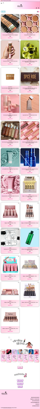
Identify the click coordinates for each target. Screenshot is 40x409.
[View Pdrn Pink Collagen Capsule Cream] (3, 351)
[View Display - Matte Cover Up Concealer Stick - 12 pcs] (29, 291)
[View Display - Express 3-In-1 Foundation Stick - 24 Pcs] (10, 317)
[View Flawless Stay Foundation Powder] (29, 23)
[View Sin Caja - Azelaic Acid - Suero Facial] (8, 351)
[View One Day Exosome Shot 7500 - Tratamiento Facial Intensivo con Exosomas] (29, 157)
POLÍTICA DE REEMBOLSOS (35, 402)
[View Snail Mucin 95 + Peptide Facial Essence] (10, 237)
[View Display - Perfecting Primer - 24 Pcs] (10, 264)
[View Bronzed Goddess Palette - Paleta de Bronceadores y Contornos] (10, 76)
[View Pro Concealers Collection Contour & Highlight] (10, 23)
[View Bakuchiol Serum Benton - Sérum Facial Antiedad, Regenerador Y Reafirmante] (14, 351)
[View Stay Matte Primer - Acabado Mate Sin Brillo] (29, 103)
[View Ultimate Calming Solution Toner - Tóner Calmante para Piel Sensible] (29, 237)
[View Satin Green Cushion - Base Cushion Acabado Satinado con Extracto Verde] (29, 49)
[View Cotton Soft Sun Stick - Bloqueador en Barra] (20, 351)
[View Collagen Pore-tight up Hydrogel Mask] (36, 351)
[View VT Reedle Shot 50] (25, 351)
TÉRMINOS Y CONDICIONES (34, 399)
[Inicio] (20, 5)
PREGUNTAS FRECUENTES (35, 397)
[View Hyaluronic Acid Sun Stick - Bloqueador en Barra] (31, 351)
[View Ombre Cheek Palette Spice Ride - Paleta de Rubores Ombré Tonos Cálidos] (29, 76)
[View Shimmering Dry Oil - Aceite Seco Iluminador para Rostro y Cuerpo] (10, 130)
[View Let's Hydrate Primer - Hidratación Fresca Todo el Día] (10, 157)
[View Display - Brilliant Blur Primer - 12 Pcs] (10, 211)
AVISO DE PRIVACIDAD (35, 400)
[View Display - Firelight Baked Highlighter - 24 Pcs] (29, 264)
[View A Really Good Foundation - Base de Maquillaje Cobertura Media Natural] (29, 130)
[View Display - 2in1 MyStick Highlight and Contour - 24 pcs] (29, 211)
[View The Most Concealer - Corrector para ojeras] (10, 49)
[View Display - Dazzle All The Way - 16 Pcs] (10, 291)
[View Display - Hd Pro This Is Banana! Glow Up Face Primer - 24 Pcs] (29, 184)
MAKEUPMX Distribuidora (7, 407)
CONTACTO (37, 404)
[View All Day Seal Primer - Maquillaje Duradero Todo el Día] (10, 184)
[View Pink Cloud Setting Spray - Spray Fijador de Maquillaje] (10, 103)
